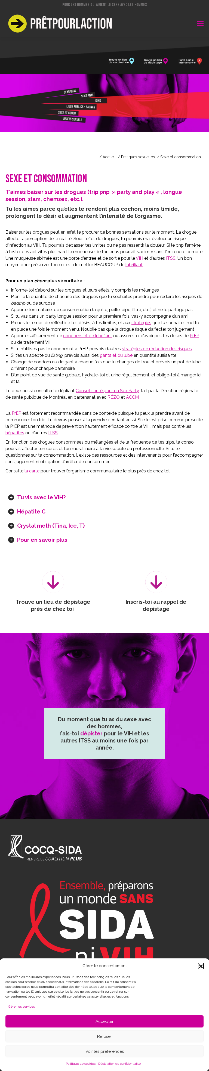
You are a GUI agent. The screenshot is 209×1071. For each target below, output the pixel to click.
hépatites (14, 432)
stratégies (141, 322)
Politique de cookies (81, 1064)
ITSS (171, 258)
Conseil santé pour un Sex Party (107, 390)
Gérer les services (21, 1006)
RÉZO (113, 397)
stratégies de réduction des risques (157, 348)
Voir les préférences (104, 1051)
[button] (201, 965)
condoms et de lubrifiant (87, 335)
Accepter (104, 1021)
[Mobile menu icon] (200, 23)
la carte (31, 470)
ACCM (132, 397)
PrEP (194, 335)
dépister (91, 733)
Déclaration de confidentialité (119, 1064)
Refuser (104, 1036)
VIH (139, 258)
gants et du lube (116, 355)
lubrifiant (134, 264)
